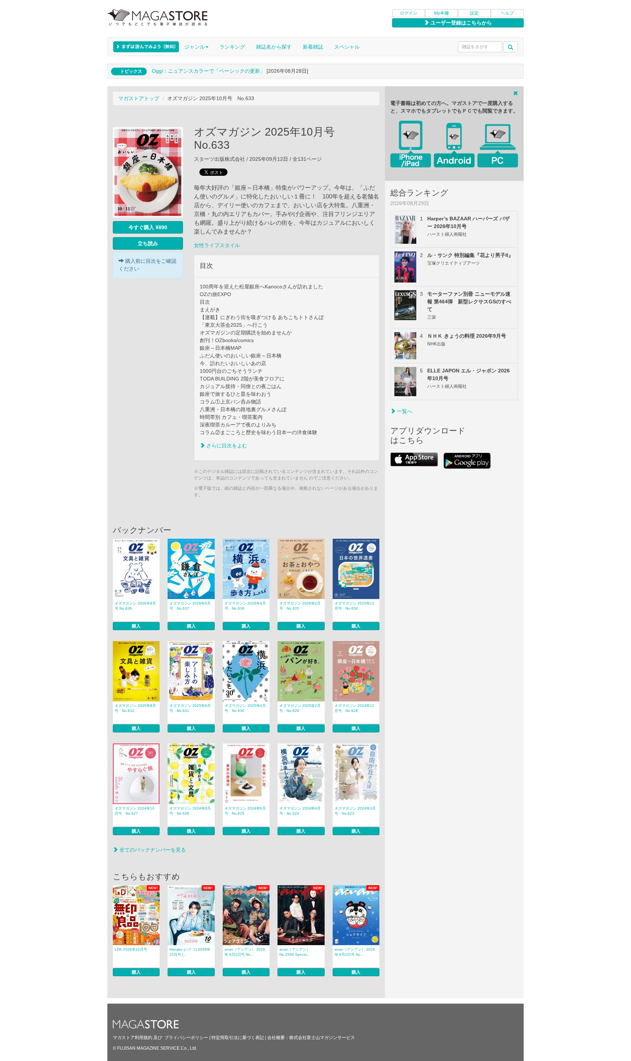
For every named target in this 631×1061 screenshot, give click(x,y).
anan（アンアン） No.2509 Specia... (294, 951)
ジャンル (194, 47)
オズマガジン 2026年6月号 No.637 (190, 605)
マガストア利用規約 (132, 1037)
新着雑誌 (313, 47)
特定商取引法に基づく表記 (237, 1037)
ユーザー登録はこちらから (460, 23)
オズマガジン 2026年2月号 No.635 (300, 605)
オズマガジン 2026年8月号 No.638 (135, 605)
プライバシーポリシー (186, 1037)
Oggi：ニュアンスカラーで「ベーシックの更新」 (208, 71)
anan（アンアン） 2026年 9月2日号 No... (245, 951)
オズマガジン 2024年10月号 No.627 (134, 810)
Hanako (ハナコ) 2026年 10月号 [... (189, 951)
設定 (474, 13)
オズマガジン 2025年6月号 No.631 (190, 708)
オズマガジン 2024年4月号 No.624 (300, 810)
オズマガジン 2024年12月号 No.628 (354, 708)
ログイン (408, 13)
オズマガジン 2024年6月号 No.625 (245, 810)
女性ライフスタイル (217, 245)
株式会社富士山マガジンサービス (322, 1037)
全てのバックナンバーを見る (152, 850)
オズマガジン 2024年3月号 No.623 (355, 810)
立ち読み (148, 243)
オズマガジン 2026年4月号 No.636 (245, 605)
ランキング (232, 47)
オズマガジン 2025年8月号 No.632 (135, 708)
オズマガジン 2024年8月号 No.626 (190, 810)
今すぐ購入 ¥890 (148, 227)
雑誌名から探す (274, 47)
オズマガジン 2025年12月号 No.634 (354, 605)
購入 (136, 626)
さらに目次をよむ (226, 445)
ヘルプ (507, 13)
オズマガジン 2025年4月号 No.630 (245, 708)
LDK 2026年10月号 (131, 949)
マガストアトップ (138, 98)
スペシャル (347, 47)
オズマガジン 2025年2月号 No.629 (300, 708)
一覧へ (403, 411)
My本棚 (441, 13)
